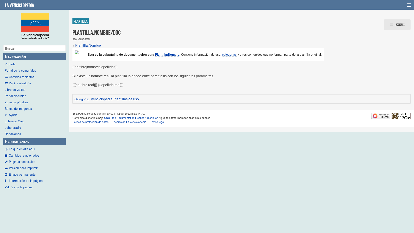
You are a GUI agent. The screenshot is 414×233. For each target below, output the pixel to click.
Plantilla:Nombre (88, 45)
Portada (10, 64)
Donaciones (13, 134)
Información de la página (26, 180)
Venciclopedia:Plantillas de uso (115, 98)
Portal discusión (15, 96)
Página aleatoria (20, 83)
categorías (229, 54)
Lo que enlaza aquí (22, 149)
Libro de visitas (15, 89)
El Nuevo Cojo (14, 121)
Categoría (81, 99)
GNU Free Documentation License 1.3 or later (130, 118)
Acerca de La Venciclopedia (130, 122)
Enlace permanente (22, 174)
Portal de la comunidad (20, 70)
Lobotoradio (13, 127)
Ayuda (13, 115)
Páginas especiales (22, 161)
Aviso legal (158, 122)
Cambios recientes (21, 77)
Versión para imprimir (23, 168)
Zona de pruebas (16, 102)
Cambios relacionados (24, 155)
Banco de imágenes (18, 108)
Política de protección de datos (90, 122)
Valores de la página (19, 187)
